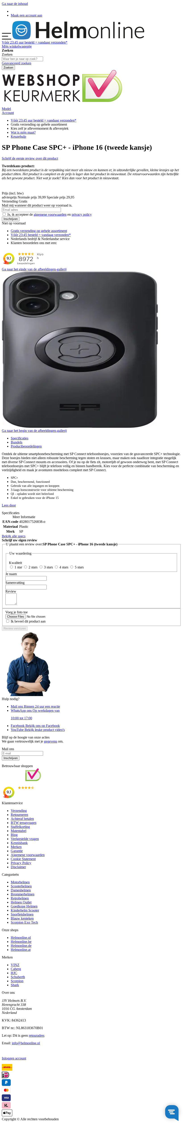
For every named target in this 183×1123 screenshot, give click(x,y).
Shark (15, 985)
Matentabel (18, 831)
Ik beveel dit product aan (28, 621)
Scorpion (17, 981)
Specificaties (19, 438)
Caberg (16, 969)
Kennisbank (19, 843)
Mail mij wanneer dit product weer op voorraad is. (37, 205)
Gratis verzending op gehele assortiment (39, 231)
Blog (14, 835)
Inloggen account (14, 1058)
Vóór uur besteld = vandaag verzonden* (34, 42)
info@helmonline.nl (26, 1043)
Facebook (35, 726)
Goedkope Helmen (24, 906)
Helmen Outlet (21, 902)
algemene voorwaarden (50, 214)
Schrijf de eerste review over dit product (30, 158)
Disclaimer (18, 867)
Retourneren (19, 815)
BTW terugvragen (23, 823)
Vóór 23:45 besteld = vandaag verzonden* (41, 235)
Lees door (9, 505)
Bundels (16, 442)
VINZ (15, 965)
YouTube (38, 730)
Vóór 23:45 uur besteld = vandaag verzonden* (43, 120)
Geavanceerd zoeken (16, 63)
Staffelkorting (20, 827)
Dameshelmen (21, 890)
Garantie (17, 851)
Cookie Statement (23, 859)
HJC (14, 973)
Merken (16, 847)
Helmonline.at (21, 950)
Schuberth (18, 977)
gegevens (50, 741)
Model (6, 109)
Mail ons (35, 706)
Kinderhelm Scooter (25, 910)
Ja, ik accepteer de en (49, 214)
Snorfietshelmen (22, 914)
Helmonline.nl (21, 937)
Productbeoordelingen (26, 446)
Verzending (19, 811)
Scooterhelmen (21, 886)
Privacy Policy (21, 863)
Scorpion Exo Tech (24, 922)
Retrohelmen (20, 898)
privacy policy (82, 214)
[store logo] (78, 38)
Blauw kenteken (22, 918)
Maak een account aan (26, 15)
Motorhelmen (20, 882)
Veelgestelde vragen (25, 839)
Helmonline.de (21, 946)
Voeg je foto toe (16, 612)
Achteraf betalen (22, 819)
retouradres (36, 1035)
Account (8, 113)
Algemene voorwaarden (28, 855)
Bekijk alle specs (13, 536)
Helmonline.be (21, 942)
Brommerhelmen (22, 894)
